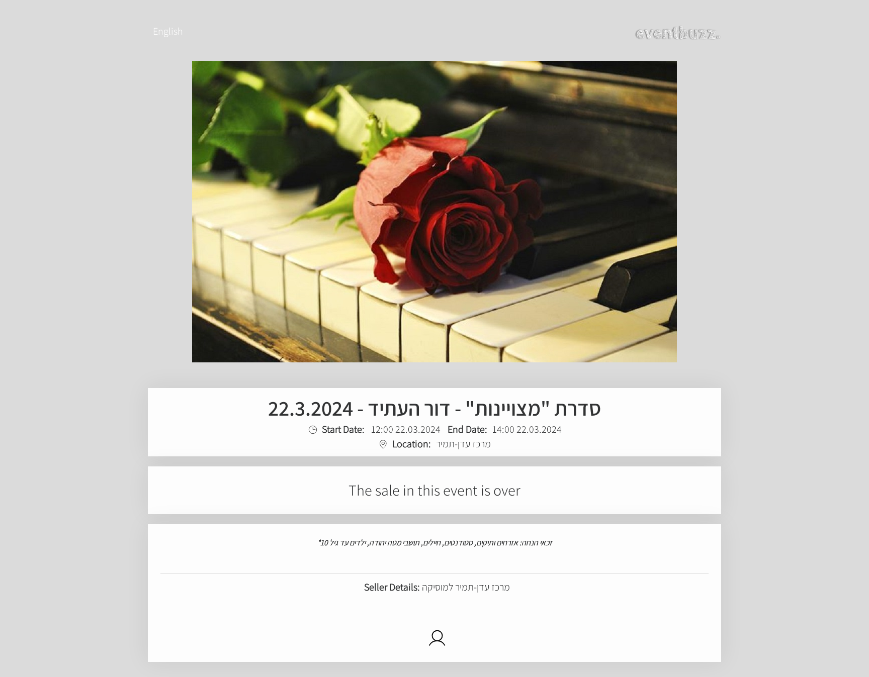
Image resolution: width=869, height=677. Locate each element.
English (168, 31)
